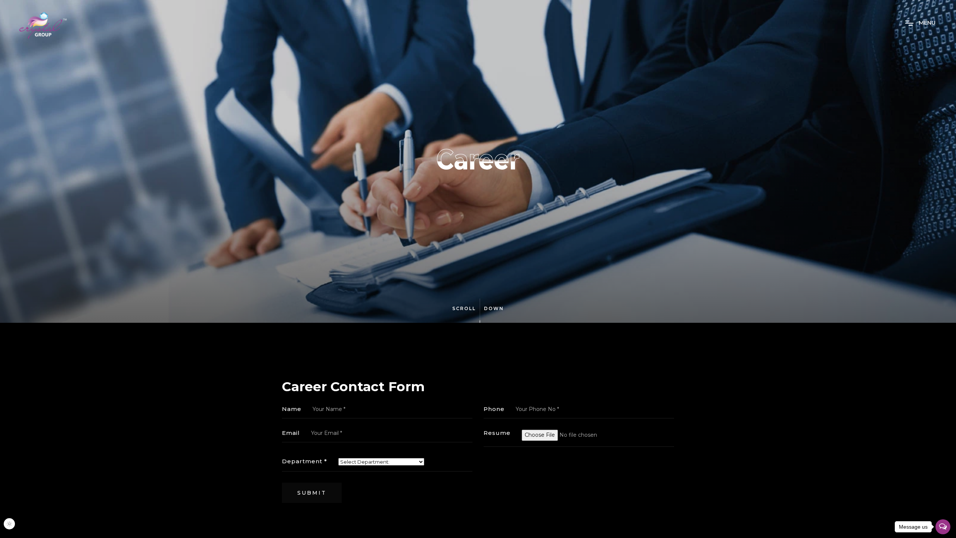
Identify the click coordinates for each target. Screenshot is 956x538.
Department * (304, 461)
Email (291, 433)
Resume (497, 433)
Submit (311, 492)
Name (291, 409)
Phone (494, 409)
